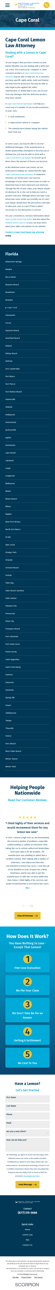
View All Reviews (25, 916)
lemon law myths (24, 219)
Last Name (11, 1106)
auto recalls (10, 219)
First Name (11, 1097)
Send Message (25, 1184)
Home (27, 1229)
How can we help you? (16, 1140)
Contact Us (27, 1245)
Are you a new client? (16, 1131)
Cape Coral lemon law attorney (19, 174)
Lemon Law (27, 1235)
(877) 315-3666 (27, 1212)
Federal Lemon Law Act (15, 223)
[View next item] (31, 906)
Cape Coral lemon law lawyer (20, 104)
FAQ (27, 1240)
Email (8, 1123)
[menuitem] (27, 262)
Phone (9, 1114)
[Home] (26, 5)
